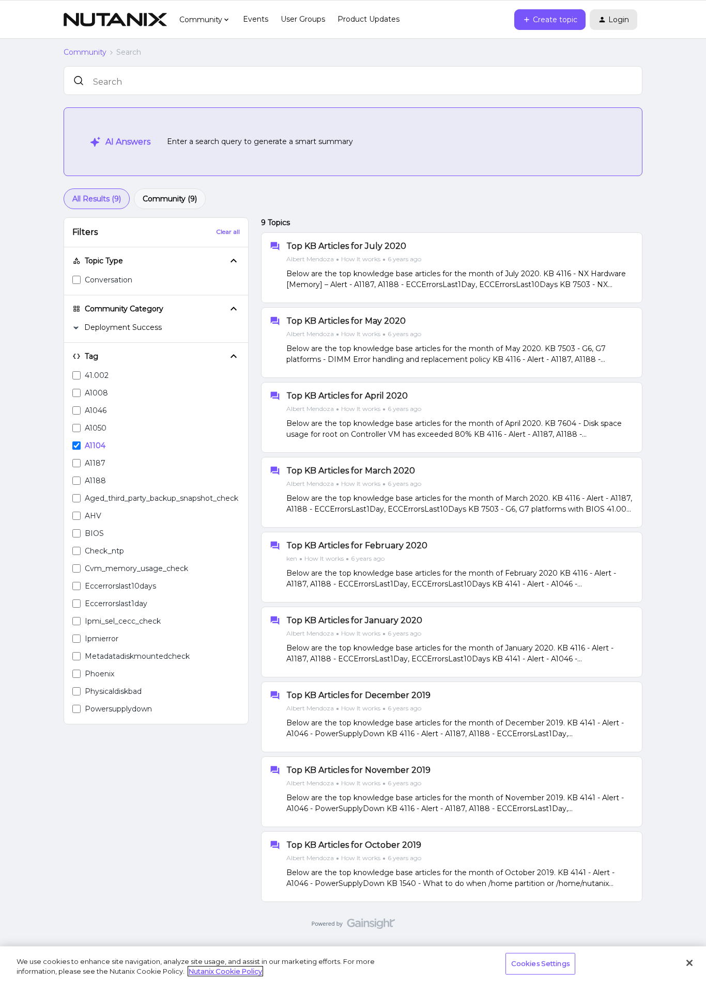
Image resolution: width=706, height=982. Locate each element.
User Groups (303, 19)
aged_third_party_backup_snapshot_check (161, 498)
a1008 (96, 393)
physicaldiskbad (113, 691)
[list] (353, 258)
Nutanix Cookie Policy (225, 971)
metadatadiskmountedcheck (137, 656)
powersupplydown (118, 709)
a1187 (95, 463)
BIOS (94, 533)
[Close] (689, 963)
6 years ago (404, 259)
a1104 (95, 445)
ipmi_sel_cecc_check (123, 621)
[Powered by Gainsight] (353, 926)
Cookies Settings (540, 963)
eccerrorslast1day (116, 603)
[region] (353, 964)
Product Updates (368, 19)
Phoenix (99, 673)
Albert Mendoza (310, 259)
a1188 (95, 480)
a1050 (95, 428)
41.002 (97, 375)
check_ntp (104, 551)
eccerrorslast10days (120, 586)
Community (85, 52)
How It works (360, 259)
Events (255, 19)
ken (291, 558)
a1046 (95, 410)
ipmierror (101, 638)
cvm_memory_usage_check (136, 568)
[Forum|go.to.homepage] (115, 19)
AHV (93, 515)
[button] (550, 19)
